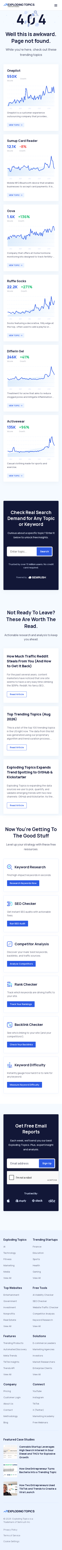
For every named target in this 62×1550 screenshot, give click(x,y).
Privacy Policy (10, 1529)
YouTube (37, 1391)
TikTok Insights (11, 1361)
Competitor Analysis (43, 1313)
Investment (9, 1307)
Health (36, 1265)
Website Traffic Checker (45, 1307)
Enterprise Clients (42, 1368)
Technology (9, 1252)
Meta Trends (10, 1355)
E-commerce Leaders (44, 1343)
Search (44, 551)
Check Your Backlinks (21, 1044)
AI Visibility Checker (43, 1294)
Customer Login (12, 1397)
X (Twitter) (38, 1409)
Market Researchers (44, 1361)
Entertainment (11, 1294)
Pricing (7, 1391)
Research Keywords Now (23, 883)
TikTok (36, 1403)
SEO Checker (40, 1301)
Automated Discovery (15, 1349)
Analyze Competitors (21, 963)
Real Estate (9, 1319)
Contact (8, 1409)
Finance (37, 1246)
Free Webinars (40, 1422)
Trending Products (13, 1343)
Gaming (37, 1271)
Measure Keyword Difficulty (24, 1084)
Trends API (8, 1368)
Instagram (38, 1397)
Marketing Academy (43, 1416)
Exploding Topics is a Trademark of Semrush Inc (18, 1520)
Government (10, 1301)
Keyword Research (43, 1319)
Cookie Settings (11, 1541)
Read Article (17, 694)
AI (4, 1246)
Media (6, 1271)
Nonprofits (9, 1313)
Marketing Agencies (43, 1349)
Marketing (8, 1265)
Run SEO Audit (17, 923)
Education (38, 1252)
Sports (36, 1259)
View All (7, 1277)
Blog (5, 1422)
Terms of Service (11, 1535)
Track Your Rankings (21, 1004)
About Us (8, 1403)
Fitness (7, 1259)
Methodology (10, 1416)
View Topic (14, 125)
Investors (38, 1355)
